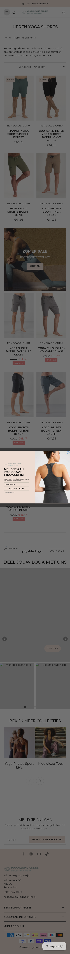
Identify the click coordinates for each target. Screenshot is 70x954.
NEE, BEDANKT (10, 492)
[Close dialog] (68, 452)
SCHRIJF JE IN (16, 488)
